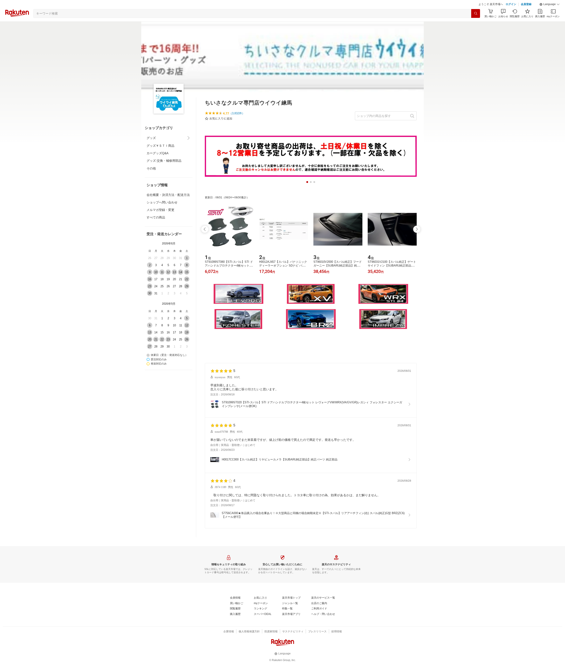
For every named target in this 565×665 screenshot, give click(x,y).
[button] (549, 4)
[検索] (475, 13)
